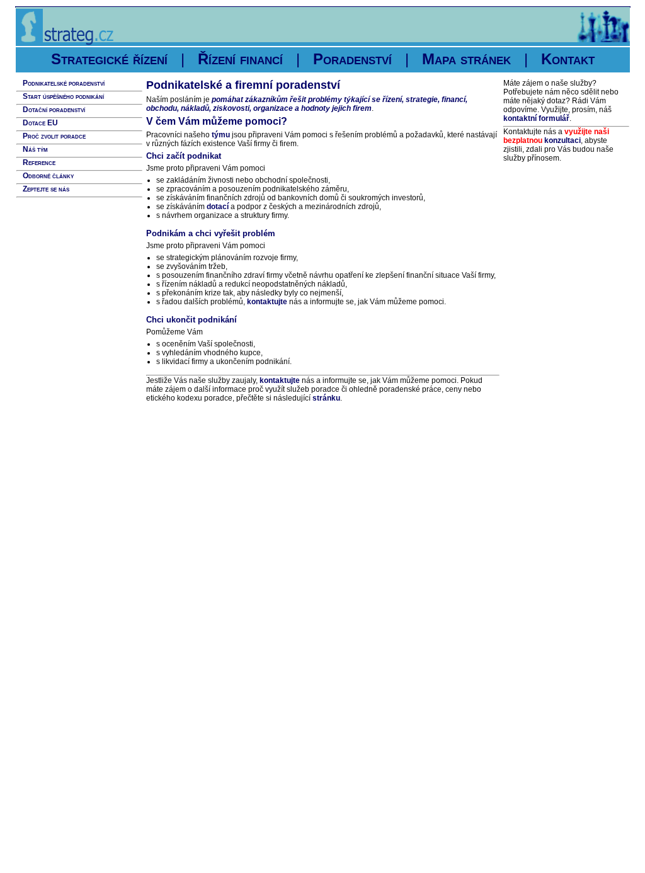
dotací (218, 206)
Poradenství (352, 58)
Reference (39, 162)
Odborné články (48, 175)
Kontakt (568, 58)
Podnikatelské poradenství (64, 83)
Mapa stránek (466, 58)
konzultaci (562, 140)
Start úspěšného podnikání (63, 96)
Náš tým (35, 149)
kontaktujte (267, 301)
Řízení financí (240, 58)
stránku (326, 398)
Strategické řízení (109, 58)
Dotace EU (40, 122)
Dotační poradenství (54, 109)
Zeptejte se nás (46, 189)
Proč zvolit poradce (54, 136)
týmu (221, 134)
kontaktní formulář (536, 118)
